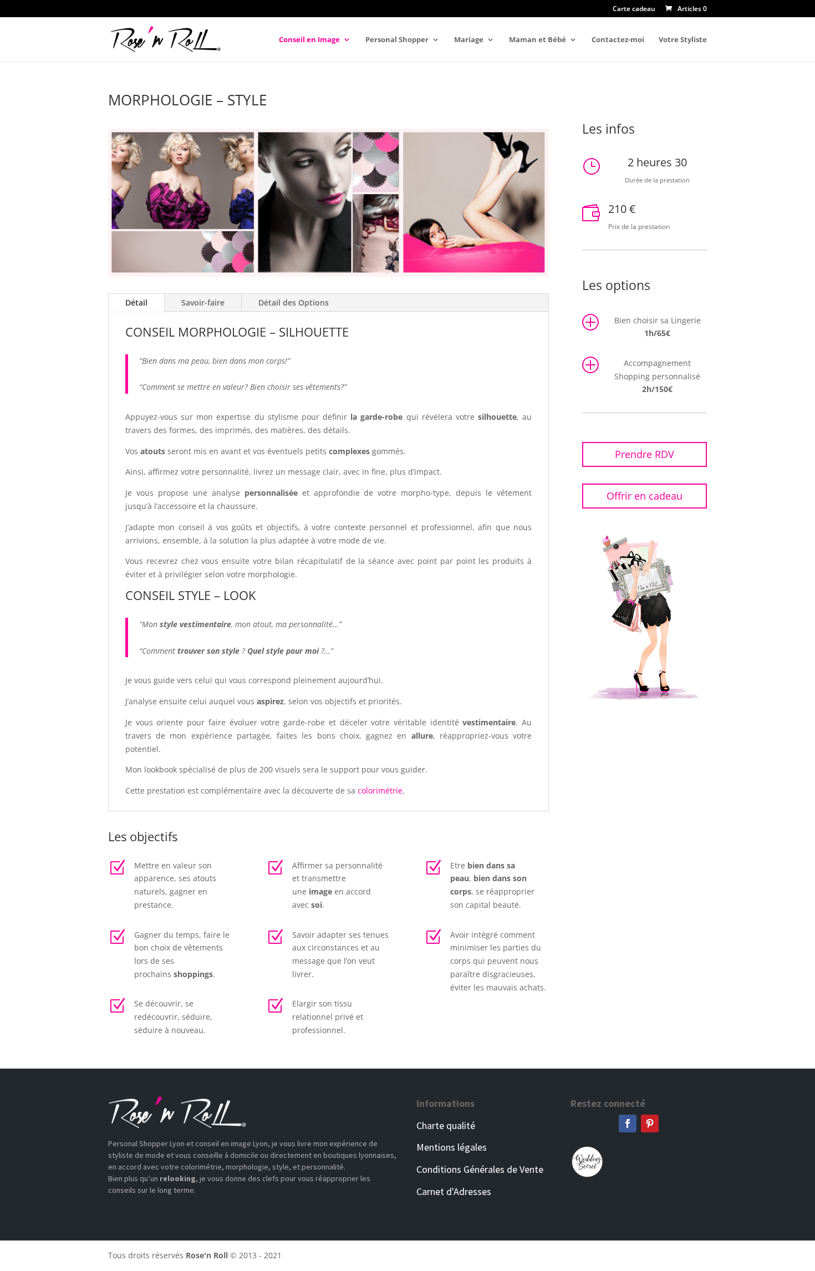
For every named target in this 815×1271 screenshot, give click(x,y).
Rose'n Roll (207, 1255)
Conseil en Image (309, 39)
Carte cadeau (634, 9)
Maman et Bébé (537, 39)
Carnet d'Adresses (453, 1191)
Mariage (468, 39)
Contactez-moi (618, 39)
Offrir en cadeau (644, 495)
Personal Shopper (397, 39)
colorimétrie (380, 790)
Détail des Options (293, 302)
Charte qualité (445, 1125)
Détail (136, 302)
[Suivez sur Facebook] (627, 1123)
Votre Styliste (683, 39)
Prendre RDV (644, 454)
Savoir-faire (203, 302)
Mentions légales (451, 1147)
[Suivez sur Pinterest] (650, 1123)
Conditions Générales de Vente (479, 1169)
